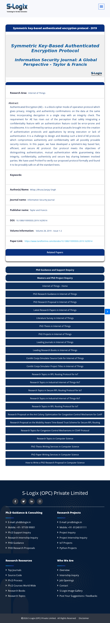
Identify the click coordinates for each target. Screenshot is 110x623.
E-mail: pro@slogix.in (71, 522)
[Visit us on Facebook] (15, 501)
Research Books (16, 590)
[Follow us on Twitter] (23, 501)
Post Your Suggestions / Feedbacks (78, 595)
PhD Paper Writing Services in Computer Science (55, 454)
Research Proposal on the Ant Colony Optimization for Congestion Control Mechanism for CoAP (55, 414)
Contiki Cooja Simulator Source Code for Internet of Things (55, 358)
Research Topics (16, 595)
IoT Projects (66, 542)
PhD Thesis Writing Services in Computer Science (55, 446)
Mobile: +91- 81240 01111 (73, 527)
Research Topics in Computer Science (55, 438)
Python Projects (68, 548)
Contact (64, 585)
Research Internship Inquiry (23, 537)
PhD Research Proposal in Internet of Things (55, 302)
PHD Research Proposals (21, 548)
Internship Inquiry (69, 575)
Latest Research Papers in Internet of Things (55, 310)
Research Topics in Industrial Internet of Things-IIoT (55, 382)
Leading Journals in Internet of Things (55, 342)
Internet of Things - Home (55, 285)
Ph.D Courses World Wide (22, 585)
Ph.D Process (15, 580)
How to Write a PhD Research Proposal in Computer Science (55, 462)
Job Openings (67, 580)
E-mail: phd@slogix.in (19, 522)
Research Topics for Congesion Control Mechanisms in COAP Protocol (55, 430)
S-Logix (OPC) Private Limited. (42, 618)
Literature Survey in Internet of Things (55, 318)
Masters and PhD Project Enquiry (55, 277)
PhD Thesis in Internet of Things (55, 326)
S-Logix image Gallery (71, 590)
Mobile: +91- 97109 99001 (21, 527)
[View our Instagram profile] (40, 501)
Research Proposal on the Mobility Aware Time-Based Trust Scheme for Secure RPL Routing (55, 422)
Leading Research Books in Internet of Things (55, 350)
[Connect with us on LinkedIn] (32, 501)
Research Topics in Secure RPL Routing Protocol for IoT (55, 390)
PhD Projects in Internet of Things (55, 334)
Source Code (15, 575)
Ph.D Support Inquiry (19, 532)
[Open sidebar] (107, 311)
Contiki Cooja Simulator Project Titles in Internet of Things (55, 366)
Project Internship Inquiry (73, 537)
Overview (64, 570)
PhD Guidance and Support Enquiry (55, 269)
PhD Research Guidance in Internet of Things (55, 294)
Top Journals (14, 570)
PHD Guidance (16, 542)
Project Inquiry (67, 532)
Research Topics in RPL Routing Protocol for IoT (55, 374)
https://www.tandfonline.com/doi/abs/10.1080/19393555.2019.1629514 (58, 241)
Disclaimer (82, 618)
